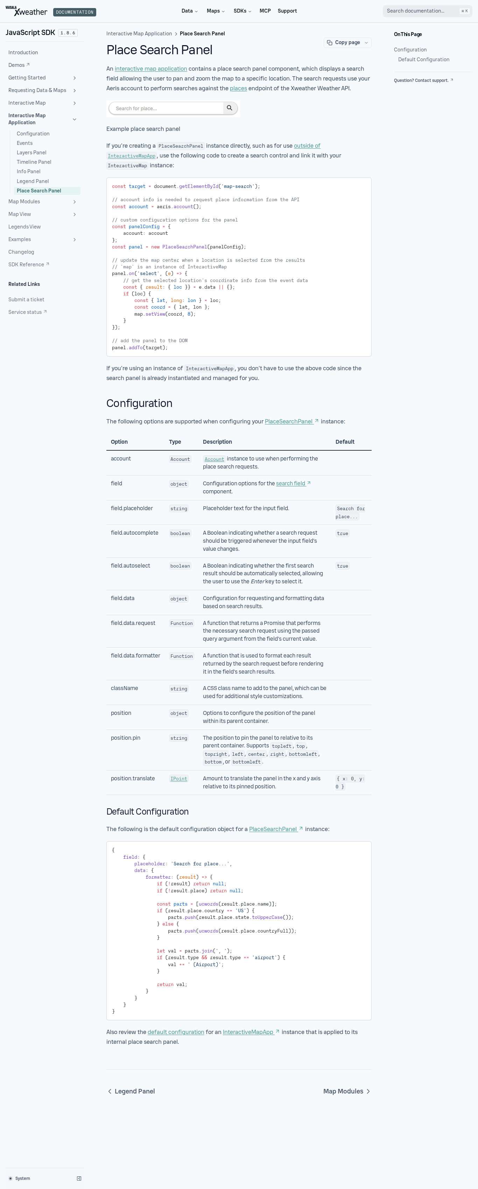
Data (187, 11)
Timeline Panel (34, 162)
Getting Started (27, 78)
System (22, 1178)
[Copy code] (361, 185)
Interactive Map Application (27, 119)
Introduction (23, 52)
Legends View (24, 227)
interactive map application (151, 68)
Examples (19, 239)
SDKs (240, 11)
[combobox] (427, 11)
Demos (16, 65)
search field (290, 483)
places (238, 88)
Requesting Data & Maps (37, 90)
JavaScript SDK (30, 32)
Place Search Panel (39, 191)
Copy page (347, 42)
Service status (25, 312)
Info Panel (29, 171)
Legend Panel (33, 181)
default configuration (176, 1032)
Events (25, 143)
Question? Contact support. (421, 80)
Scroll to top (406, 89)
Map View (19, 214)
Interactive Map (27, 103)
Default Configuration (424, 59)
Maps (213, 11)
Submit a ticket (26, 299)
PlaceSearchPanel (288, 421)
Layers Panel (32, 152)
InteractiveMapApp (248, 1032)
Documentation (74, 12)
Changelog (21, 252)
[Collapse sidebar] (79, 1178)
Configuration (33, 134)
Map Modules (24, 201)
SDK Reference (26, 264)
